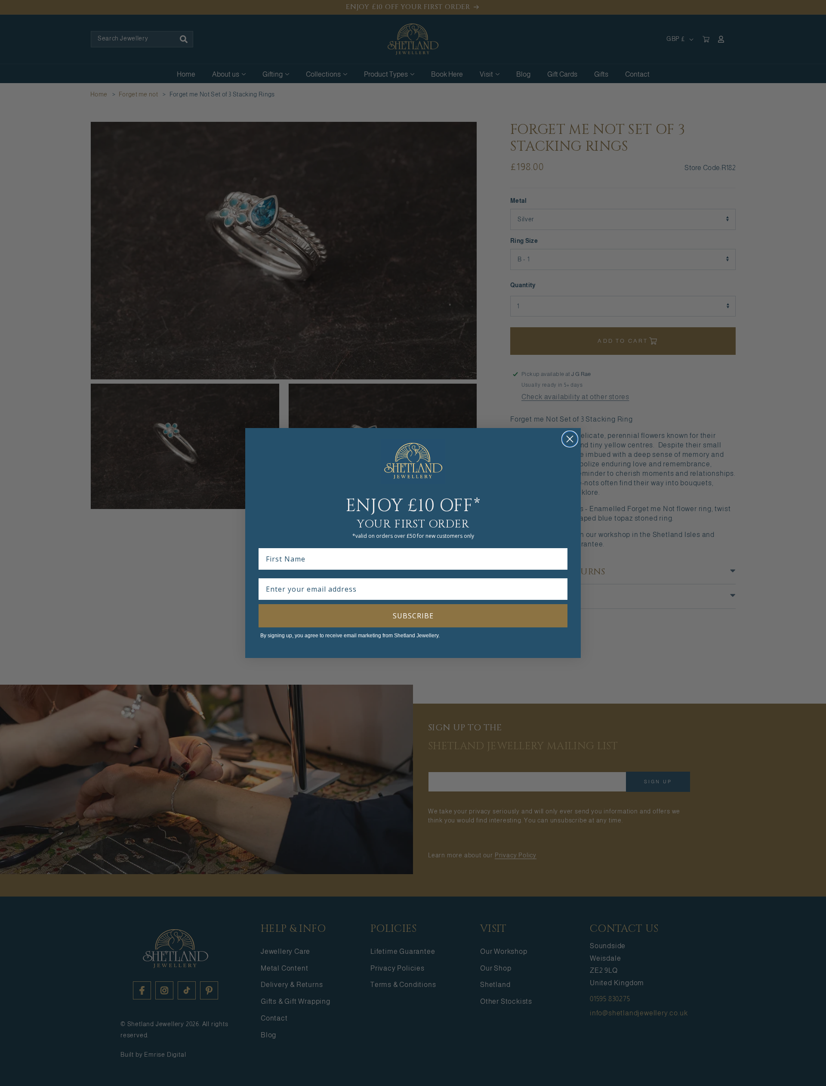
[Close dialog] (569, 439)
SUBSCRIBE (413, 616)
